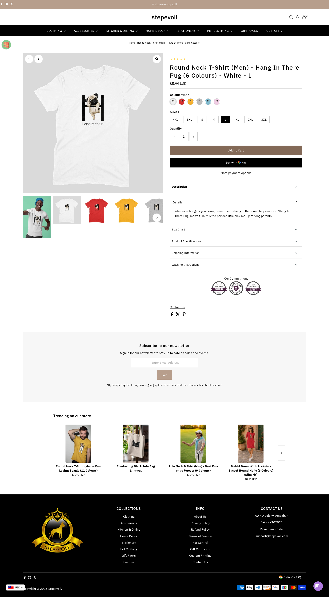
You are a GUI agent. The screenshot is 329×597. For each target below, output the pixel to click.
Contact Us (200, 562)
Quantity (176, 128)
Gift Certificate (200, 549)
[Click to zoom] (157, 59)
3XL (264, 119)
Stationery (186, 31)
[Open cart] (304, 17)
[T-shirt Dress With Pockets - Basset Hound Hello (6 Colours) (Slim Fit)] (250, 444)
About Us (200, 516)
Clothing (55, 31)
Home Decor (156, 31)
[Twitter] (11, 4)
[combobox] (15, 587)
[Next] (38, 59)
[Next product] (281, 453)
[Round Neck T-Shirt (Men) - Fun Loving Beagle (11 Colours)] (78, 444)
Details (177, 202)
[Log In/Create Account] (297, 17)
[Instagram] (6, 4)
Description (179, 186)
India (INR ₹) (292, 577)
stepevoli (164, 17)
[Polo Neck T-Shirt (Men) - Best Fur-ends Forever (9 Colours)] (193, 444)
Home (132, 42)
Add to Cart (236, 150)
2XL (250, 119)
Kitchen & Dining (120, 31)
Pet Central (200, 542)
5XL (189, 119)
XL (237, 119)
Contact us (177, 306)
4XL (175, 119)
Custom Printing (200, 555)
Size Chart (178, 229)
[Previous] (29, 59)
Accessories (84, 31)
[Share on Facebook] (172, 315)
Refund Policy (200, 529)
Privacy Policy (200, 523)
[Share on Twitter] (178, 315)
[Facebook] (1, 4)
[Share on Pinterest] (184, 315)
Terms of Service (200, 536)
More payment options (236, 173)
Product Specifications (186, 241)
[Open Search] (291, 17)
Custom (273, 31)
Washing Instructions (185, 264)
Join (164, 375)
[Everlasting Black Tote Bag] (136, 444)
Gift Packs (249, 31)
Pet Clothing (218, 31)
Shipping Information (186, 253)
